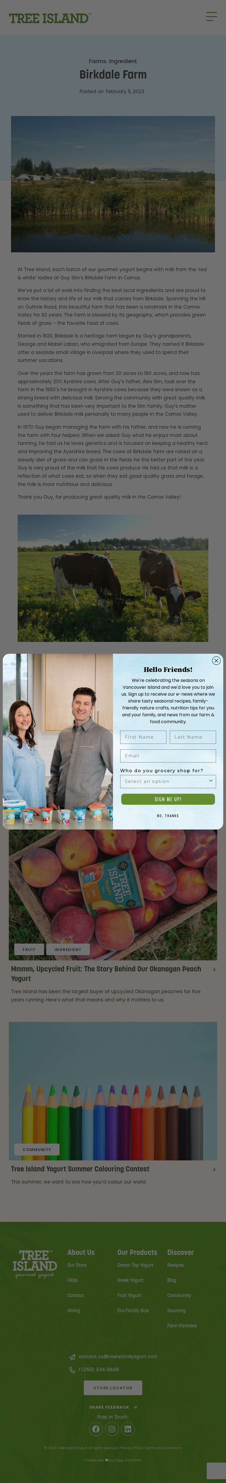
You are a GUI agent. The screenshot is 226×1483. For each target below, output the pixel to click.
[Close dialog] (216, 661)
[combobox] (166, 781)
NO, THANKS (168, 815)
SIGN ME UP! (168, 799)
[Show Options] (211, 781)
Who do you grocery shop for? (162, 770)
